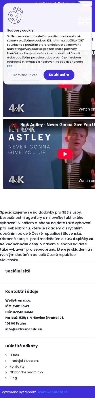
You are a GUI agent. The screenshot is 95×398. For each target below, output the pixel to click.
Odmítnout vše (25, 75)
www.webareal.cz (52, 392)
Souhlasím (59, 74)
